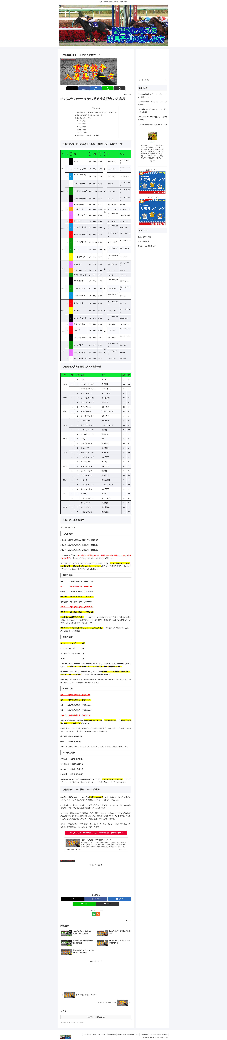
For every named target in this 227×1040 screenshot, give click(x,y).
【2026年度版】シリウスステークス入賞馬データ (152, 103)
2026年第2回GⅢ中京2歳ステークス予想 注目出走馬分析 (152, 110)
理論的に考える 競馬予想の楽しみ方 (128, 1034)
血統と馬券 (82, 126)
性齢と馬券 (82, 129)
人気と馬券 (82, 121)
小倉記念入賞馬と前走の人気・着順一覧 (89, 115)
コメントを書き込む (96, 1017)
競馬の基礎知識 (111, 1034)
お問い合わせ (87, 1034)
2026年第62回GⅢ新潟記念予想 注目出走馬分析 (152, 118)
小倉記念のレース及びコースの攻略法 (89, 135)
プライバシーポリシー (99, 1034)
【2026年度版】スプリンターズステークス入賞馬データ (152, 95)
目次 (93, 108)
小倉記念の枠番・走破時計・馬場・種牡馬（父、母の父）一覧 (97, 112)
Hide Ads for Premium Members (159, 1034)
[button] (119, 88)
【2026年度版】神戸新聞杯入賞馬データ (152, 124)
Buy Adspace (144, 1034)
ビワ (152, 142)
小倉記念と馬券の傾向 (84, 118)
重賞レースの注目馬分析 (68, 860)
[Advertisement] (95, 878)
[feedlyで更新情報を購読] (94, 914)
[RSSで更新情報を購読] (98, 914)
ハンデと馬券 (83, 132)
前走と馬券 (82, 124)
